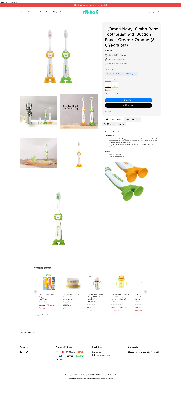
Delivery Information (101, 355)
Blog (55, 12)
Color (110, 79)
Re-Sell (40, 12)
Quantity (108, 90)
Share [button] (110, 111)
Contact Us (96, 352)
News (61, 12)
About (48, 12)
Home (23, 12)
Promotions (110, 69)
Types (30, 12)
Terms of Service (106, 379)
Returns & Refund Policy (89, 379)
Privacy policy (73, 379)
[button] (149, 12)
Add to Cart (128, 105)
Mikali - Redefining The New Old (143, 352)
